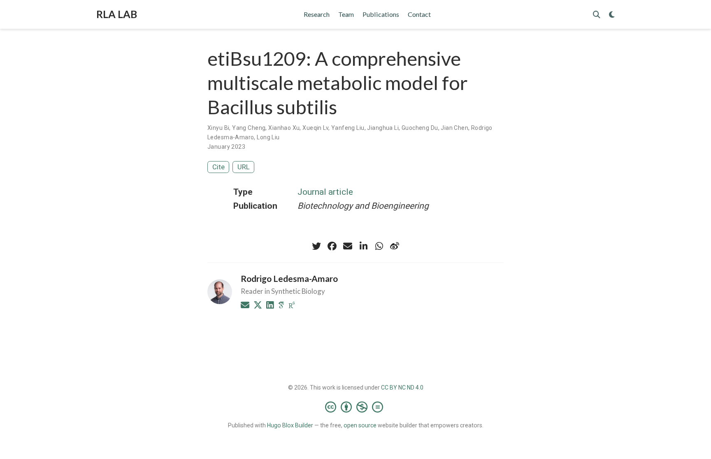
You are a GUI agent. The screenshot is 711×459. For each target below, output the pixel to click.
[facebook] (332, 246)
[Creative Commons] (355, 406)
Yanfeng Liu (348, 128)
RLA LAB (116, 14)
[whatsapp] (379, 246)
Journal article (325, 192)
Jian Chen (454, 128)
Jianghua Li (383, 128)
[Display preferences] (612, 14)
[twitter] (316, 246)
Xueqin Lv (315, 128)
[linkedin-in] (363, 246)
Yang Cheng (248, 128)
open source (360, 425)
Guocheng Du (420, 128)
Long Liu (268, 137)
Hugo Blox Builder (290, 425)
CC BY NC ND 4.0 (402, 387)
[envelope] (348, 246)
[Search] (596, 14)
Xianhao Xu (284, 128)
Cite (218, 167)
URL (243, 167)
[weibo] (394, 246)
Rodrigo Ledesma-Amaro (289, 278)
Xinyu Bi (218, 128)
